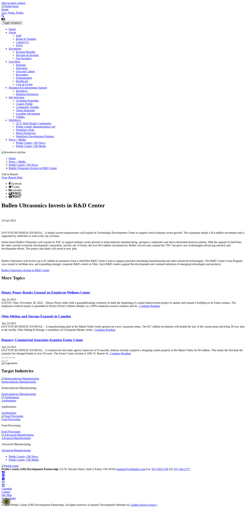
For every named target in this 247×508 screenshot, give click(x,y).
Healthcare (22, 81)
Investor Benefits (25, 51)
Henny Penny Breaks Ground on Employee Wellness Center (45, 292)
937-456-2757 (182, 469)
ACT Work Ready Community (33, 123)
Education (21, 68)
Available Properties (27, 100)
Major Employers (26, 133)
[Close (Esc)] (2, 357)
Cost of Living (24, 84)
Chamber (6, 488)
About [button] (12, 32)
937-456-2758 (160, 469)
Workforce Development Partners (35, 136)
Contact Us (22, 42)
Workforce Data (25, 129)
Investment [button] (15, 48)
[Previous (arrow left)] (2, 360)
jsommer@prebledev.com (131, 469)
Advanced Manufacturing (16, 438)
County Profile (24, 103)
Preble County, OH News (30, 142)
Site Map (6, 495)
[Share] (6, 357)
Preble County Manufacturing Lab (35, 126)
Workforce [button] (15, 120)
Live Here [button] (14, 61)
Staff (18, 35)
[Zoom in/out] (13, 357)
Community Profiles (27, 107)
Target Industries (25, 110)
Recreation (22, 74)
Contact (5, 491)
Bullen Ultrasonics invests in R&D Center (25, 270)
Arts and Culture (25, 71)
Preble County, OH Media (31, 146)
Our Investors (23, 58)
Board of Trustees (26, 38)
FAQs (19, 45)
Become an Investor (27, 55)
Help (19, 177)
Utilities (20, 116)
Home (4, 9)
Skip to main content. (13, 3)
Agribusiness (8, 400)
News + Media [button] (17, 139)
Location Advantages (28, 113)
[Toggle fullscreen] (10, 357)
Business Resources (27, 94)
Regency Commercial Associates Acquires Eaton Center (42, 340)
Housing (21, 64)
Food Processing (10, 419)
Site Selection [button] (16, 97)
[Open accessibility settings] (6, 501)
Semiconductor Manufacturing (18, 381)
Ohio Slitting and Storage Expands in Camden (36, 316)
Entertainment (24, 77)
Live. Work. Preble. (12, 12)
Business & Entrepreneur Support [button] (28, 87)
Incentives (21, 90)
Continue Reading (149, 306)
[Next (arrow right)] (6, 360)
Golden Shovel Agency (143, 504)
